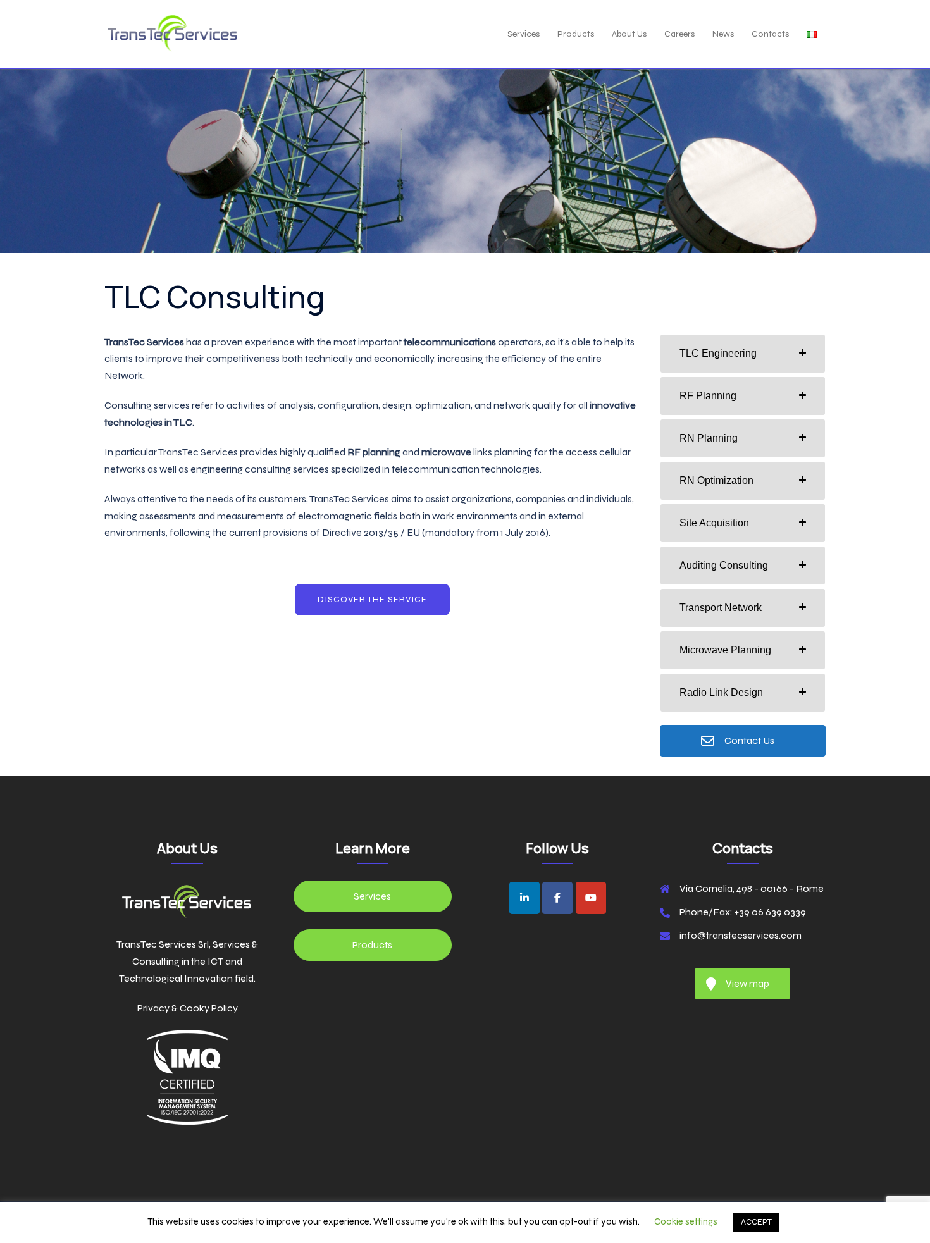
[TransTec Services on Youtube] (591, 898)
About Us (629, 33)
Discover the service (372, 599)
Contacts (770, 33)
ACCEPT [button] (756, 1222)
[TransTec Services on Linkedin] (524, 898)
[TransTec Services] (172, 33)
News (723, 33)
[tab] (743, 354)
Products (575, 33)
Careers (679, 33)
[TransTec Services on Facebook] (557, 898)
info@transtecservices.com (740, 935)
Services (523, 33)
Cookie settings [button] (685, 1221)
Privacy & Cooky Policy (187, 1008)
